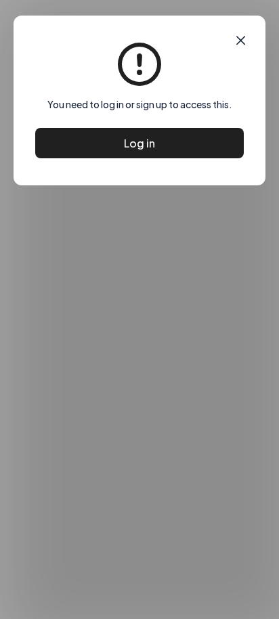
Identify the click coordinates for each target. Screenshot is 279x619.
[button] (241, 40)
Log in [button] (139, 143)
